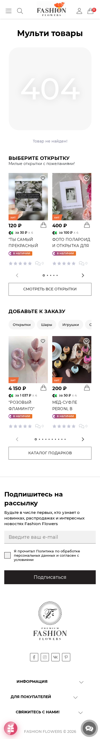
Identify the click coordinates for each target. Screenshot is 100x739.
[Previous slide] (17, 275)
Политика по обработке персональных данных (47, 553)
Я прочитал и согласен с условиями (47, 555)
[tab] (44, 275)
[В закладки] (43, 178)
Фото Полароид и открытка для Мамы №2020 (71, 246)
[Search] (20, 11)
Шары (46, 324)
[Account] (79, 11)
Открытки (22, 324)
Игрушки (70, 324)
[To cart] (43, 225)
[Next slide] (83, 275)
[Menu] (8, 11)
